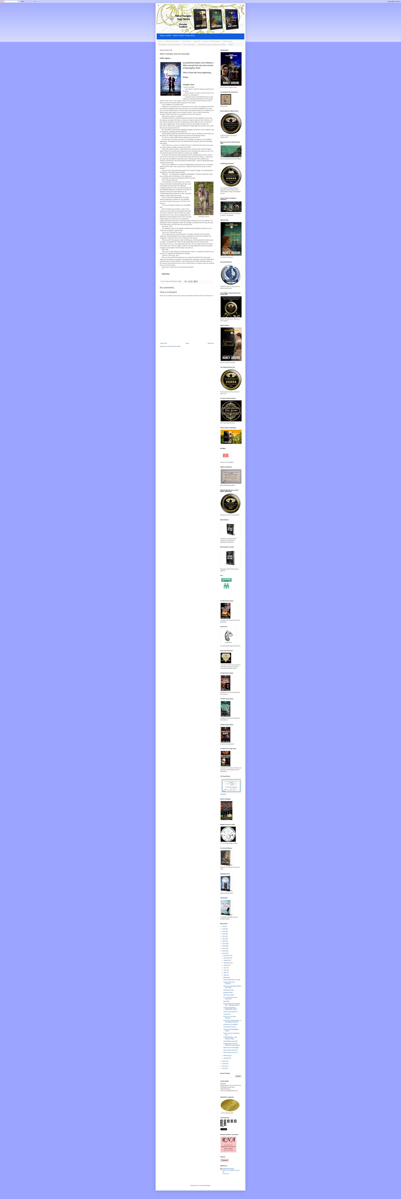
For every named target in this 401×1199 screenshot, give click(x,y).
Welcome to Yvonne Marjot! (231, 1047)
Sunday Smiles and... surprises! (229, 982)
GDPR (231, 44)
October (226, 960)
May (225, 972)
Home (160, 41)
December (227, 955)
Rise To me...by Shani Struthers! (229, 1017)
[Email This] (189, 281)
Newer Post (163, 343)
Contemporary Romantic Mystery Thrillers (212, 44)
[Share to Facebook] (195, 281)
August (226, 965)
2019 (223, 943)
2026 (223, 926)
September (227, 963)
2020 (223, 941)
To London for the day (229, 1027)
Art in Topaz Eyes (189, 44)
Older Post (211, 343)
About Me (197, 41)
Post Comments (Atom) (174, 346)
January (226, 1058)
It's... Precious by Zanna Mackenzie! (230, 998)
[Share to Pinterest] (197, 281)
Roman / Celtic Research (211, 41)
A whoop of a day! (228, 990)
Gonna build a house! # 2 (230, 1052)
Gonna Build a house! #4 (230, 1041)
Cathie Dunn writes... (229, 1169)
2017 (223, 948)
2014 (223, 1061)
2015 (223, 953)
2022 (223, 936)
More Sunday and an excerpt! (231, 979)
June (225, 970)
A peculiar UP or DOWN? (230, 1024)
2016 (223, 951)
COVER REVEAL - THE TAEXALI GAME (230, 1038)
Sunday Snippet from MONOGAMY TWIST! (230, 1008)
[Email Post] (185, 281)
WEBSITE (223, 1083)
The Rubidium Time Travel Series (169, 44)
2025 (223, 929)
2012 (223, 1066)
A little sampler (228, 41)
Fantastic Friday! (228, 992)
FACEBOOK (223, 1087)
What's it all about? (228, 995)
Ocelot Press (186, 41)
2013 (223, 1063)
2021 (223, 938)
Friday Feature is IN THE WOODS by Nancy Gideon (231, 1044)
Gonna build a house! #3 (230, 1050)
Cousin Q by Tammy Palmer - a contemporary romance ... (232, 1021)
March (226, 977)
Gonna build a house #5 (230, 1011)
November (227, 958)
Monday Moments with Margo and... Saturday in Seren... (231, 1004)
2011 (223, 1068)
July (225, 968)
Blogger (208, 1185)
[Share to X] (193, 281)
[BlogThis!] (191, 281)
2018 (223, 946)
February (226, 1055)
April (225, 975)
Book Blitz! (226, 1001)
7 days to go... (227, 1014)
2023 (223, 934)
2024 (223, 931)
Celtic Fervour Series (172, 41)
